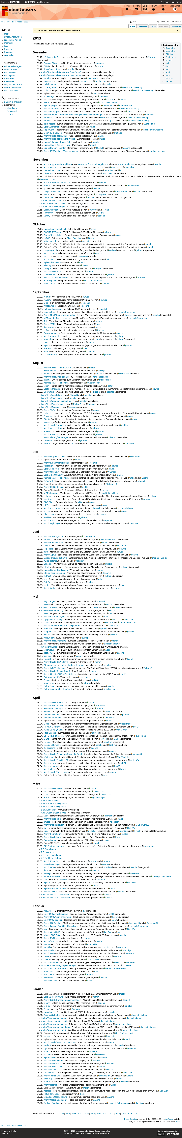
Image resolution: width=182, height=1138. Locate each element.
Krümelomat (89, 536)
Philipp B (96, 392)
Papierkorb (49, 81)
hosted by (5, 2)
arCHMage (49, 96)
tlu (84, 911)
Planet (163, 5)
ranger (47, 546)
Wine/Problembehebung (52, 610)
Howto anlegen (11, 69)
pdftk (79, 502)
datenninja (129, 167)
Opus (46, 724)
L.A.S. (116, 739)
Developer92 (152, 923)
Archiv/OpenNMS (52, 932)
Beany (91, 238)
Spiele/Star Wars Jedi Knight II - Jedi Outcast (64, 244)
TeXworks (48, 971)
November (170, 51)
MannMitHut (125, 374)
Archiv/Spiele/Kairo (52, 819)
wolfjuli (95, 680)
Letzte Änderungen (13, 37)
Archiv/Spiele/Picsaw (53, 1060)
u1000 (85, 487)
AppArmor (48, 911)
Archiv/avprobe (51, 766)
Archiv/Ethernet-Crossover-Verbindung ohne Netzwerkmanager (73, 115)
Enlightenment (50, 84)
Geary (47, 1003)
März (168, 75)
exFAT (47, 238)
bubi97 (123, 763)
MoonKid (92, 463)
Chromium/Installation (51, 201)
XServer (63, 879)
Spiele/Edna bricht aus (54, 1088)
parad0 (125, 715)
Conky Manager (51, 333)
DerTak (107, 932)
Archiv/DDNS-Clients (53, 487)
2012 (105, 1113)
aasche (100, 66)
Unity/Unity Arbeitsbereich (56, 914)
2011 (111, 1113)
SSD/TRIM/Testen (52, 232)
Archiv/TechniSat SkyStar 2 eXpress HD (62, 625)
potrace (47, 496)
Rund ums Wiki (11, 90)
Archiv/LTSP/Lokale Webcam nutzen (61, 151)
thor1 (82, 1094)
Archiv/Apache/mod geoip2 (53, 1030)
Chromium (48, 197)
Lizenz (67, 1133)
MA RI (104, 739)
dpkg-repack (49, 124)
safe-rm (47, 443)
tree (45, 929)
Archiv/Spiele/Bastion (53, 705)
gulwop (118, 235)
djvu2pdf (48, 118)
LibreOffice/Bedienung (51, 398)
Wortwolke (9, 55)
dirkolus (91, 582)
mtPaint (47, 576)
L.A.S (97, 339)
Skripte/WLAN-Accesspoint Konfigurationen (66, 176)
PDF (110, 118)
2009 (123, 1113)
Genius (47, 680)
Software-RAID (52, 57)
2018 (74, 1113)
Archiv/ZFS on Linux (53, 167)
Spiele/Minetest (51, 210)
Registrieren (176, 2)
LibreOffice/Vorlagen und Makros (56, 401)
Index (6, 34)
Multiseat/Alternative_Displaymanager (58, 965)
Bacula (47, 797)
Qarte (46, 739)
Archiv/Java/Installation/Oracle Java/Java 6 (61, 75)
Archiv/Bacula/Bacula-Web (53, 813)
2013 (26, 22)
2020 (61, 1113)
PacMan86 (83, 256)
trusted (125, 834)
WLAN (47, 540)
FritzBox (48, 582)
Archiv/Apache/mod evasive (54, 1024)
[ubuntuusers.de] (19, 12)
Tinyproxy (48, 327)
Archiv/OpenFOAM (53, 1069)
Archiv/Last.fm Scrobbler (55, 968)
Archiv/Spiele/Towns (53, 788)
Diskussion (163, 26)
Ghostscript (49, 416)
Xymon (47, 944)
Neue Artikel (17, 22)
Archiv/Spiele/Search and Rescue (59, 1042)
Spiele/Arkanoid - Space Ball (57, 142)
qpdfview (48, 653)
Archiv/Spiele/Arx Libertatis (56, 377)
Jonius (85, 265)
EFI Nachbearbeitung (51, 855)
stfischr (108, 232)
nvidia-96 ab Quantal (53, 730)
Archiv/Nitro (49, 953)
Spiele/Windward (51, 994)
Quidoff (99, 148)
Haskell (47, 659)
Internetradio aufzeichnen (73, 665)
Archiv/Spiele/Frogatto (54, 99)
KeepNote (48, 977)
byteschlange (98, 797)
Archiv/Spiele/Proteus (54, 702)
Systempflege (50, 105)
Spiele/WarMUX (51, 677)
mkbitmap (48, 499)
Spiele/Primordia (51, 469)
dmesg (47, 822)
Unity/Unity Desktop (53, 191)
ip (44, 188)
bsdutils (47, 947)
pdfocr (47, 90)
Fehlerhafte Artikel (12, 87)
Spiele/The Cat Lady (53, 475)
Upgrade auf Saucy (53, 170)
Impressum (93, 1133)
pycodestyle (49, 1012)
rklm (100, 579)
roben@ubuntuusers (161, 876)
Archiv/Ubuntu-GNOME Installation (60, 674)
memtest (48, 1036)
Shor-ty (109, 1069)
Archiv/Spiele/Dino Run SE (56, 760)
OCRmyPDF (50, 87)
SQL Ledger (49, 601)
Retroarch (48, 213)
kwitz (120, 932)
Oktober (169, 54)
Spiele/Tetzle (49, 1057)
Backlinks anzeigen (13, 102)
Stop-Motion (49, 950)
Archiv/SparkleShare (53, 543)
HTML (10, 114)
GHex (46, 1009)
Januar (169, 81)
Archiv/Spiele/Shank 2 (54, 1067)
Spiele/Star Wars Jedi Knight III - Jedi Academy (65, 247)
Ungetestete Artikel (13, 84)
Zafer (85, 348)
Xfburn (47, 635)
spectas (110, 392)
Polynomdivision (125, 508)
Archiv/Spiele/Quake (53, 536)
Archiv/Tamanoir (51, 108)
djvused (47, 121)
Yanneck (100, 63)
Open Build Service (53, 133)
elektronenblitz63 (47, 179)
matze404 (100, 705)
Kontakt (74, 1133)
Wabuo (112, 250)
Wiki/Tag (48, 1079)
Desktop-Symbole (52, 745)
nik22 (109, 259)
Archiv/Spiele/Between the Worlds (59, 139)
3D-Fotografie (50, 280)
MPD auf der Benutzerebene (57, 318)
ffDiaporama (49, 748)
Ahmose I (149, 115)
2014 (99, 1113)
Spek (46, 345)
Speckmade (126, 724)
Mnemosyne (49, 650)
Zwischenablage (51, 864)
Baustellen (9, 78)
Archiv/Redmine (51, 1085)
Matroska (48, 339)
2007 (136, 1113)
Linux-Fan (134, 523)
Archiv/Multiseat (51, 962)
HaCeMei (121, 546)
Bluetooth (96, 508)
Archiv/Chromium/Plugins (53, 204)
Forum (136, 5)
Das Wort (83, 81)
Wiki (145, 5)
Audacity (48, 629)
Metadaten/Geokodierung (55, 1097)
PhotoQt (47, 265)
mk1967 (100, 941)
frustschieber (133, 185)
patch (46, 794)
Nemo (46, 194)
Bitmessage (49, 514)
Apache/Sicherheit (52, 1015)
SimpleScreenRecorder (55, 148)
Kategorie (8, 52)
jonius (106, 840)
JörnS (101, 213)
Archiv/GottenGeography (55, 1100)
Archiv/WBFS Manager (54, 668)
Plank (46, 102)
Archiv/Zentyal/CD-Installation (55, 895)
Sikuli (46, 419)
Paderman (135, 457)
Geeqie (47, 959)
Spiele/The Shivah (52, 262)
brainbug (124, 831)
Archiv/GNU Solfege (53, 428)
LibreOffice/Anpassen (51, 407)
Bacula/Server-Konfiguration (54, 804)
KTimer (47, 297)
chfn (46, 330)
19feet (106, 616)
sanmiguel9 (101, 194)
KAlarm (47, 300)
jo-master (130, 962)
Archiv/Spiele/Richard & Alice (57, 368)
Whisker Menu (50, 253)
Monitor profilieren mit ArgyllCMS (92, 164)
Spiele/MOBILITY (52, 843)
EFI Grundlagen (48, 849)
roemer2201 (93, 944)
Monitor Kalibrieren (126, 164)
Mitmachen (174, 5)
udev (46, 816)
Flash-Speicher (74, 238)
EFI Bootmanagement (54, 846)
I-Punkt (106, 210)
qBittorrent (48, 757)
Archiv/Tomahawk (52, 1076)
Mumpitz (142, 481)
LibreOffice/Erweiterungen (53, 404)
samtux (117, 956)
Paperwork (49, 130)
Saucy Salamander (53, 718)
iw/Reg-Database (49, 647)
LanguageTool (50, 250)
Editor (46, 831)
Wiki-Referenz (10, 72)
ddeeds (120, 1045)
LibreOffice (49, 392)
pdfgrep (47, 632)
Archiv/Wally (49, 588)
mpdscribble (49, 312)
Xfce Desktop (50, 733)
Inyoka (13, 1131)
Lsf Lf (114, 619)
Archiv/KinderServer (53, 861)
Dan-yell (128, 315)
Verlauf (153, 26)
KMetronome (50, 371)
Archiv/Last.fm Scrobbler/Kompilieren (61, 926)
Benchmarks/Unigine (53, 708)
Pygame (48, 1033)
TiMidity (47, 517)
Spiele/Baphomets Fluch (55, 229)
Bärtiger (97, 268)
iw (45, 644)
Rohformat (12, 111)
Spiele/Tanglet (50, 686)
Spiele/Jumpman (51, 127)
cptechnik (85, 303)
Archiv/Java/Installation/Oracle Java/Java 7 (61, 72)
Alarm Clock (49, 283)
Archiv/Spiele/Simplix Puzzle (57, 182)
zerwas (102, 514)
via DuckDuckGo (174, 22)
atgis (132, 478)
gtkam (47, 380)
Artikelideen (9, 81)
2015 (92, 1113)
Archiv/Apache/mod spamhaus (55, 1027)
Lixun (117, 837)
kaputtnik (103, 309)
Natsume (130, 953)
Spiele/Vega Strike (52, 885)
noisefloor (109, 170)
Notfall (47, 711)
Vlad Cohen (121, 730)
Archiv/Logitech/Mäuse (54, 457)
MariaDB (48, 348)
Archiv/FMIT (49, 434)
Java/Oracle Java (52, 69)
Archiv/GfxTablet (51, 472)
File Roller (48, 549)
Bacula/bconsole (48, 810)
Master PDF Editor (52, 935)
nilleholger (127, 950)
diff (45, 791)
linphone (47, 656)
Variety (47, 216)
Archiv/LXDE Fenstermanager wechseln (62, 1000)
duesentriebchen (139, 1015)
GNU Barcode (50, 354)
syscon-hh (141, 736)
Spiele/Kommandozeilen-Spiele (58, 689)
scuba (98, 327)
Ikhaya (153, 5)
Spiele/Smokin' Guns (53, 997)
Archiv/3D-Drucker (52, 923)
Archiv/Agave (50, 555)
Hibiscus (48, 173)
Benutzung (9, 49)
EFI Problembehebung (51, 858)
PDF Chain (49, 502)
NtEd (46, 567)
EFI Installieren (48, 852)
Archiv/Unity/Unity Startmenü (57, 917)
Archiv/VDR (49, 324)
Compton (48, 751)
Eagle (46, 342)
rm (72, 443)
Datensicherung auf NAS (55, 558)
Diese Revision (130, 1119)
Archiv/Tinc (49, 259)
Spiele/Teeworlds (51, 93)
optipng (47, 511)
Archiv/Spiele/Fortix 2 (53, 271)
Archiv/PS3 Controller (54, 508)
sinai (98, 324)
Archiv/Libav (49, 769)
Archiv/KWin (49, 520)
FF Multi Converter (52, 727)
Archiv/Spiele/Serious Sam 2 (57, 671)
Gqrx (46, 303)
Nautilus (47, 78)
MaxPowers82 (142, 825)
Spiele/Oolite (49, 460)
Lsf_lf (122, 674)
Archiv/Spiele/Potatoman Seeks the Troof (63, 754)
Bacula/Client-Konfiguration (53, 807)
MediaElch (49, 974)
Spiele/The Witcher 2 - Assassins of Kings (63, 490)
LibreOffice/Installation (51, 395)
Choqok (47, 268)
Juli (167, 63)
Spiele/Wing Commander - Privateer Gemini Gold (66, 1039)
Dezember (170, 48)
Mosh (46, 386)
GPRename (49, 274)
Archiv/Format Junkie (54, 834)
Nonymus (152, 57)
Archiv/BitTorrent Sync (54, 616)
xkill (45, 879)
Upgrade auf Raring (53, 619)
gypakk (85, 241)
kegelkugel (84, 677)
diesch (137, 191)
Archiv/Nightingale (52, 523)
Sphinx (47, 882)
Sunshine (48, 564)
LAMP (47, 956)
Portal (127, 5)
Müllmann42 (111, 484)
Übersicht (8, 43)
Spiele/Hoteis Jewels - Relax (57, 145)
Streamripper (50, 665)
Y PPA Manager (51, 493)
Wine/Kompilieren (49, 607)
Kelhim (124, 425)
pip (45, 1048)
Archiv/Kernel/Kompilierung (56, 463)
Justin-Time (92, 78)
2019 (67, 1113)
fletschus (107, 573)
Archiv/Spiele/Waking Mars (56, 772)
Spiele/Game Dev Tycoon (56, 570)
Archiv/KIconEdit (51, 336)
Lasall (130, 659)
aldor (107, 650)
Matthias (118, 133)
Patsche (101, 330)
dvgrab (47, 1082)
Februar (169, 78)
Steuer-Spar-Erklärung (54, 573)
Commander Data (128, 622)
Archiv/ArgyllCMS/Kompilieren (58, 164)
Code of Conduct (51, 1103)
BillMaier (109, 622)
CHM (46, 66)
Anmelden (165, 2)
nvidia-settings (50, 561)
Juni (167, 66)
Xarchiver (48, 466)
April (168, 72)
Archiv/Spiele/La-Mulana (55, 425)
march (96, 93)
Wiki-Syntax (9, 75)
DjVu (102, 118)
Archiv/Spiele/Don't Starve (56, 662)
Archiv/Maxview (51, 1063)
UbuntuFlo (104, 96)
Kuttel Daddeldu (111, 689)
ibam (46, 870)
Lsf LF (123, 170)
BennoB (126, 1000)
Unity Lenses (50, 1072)
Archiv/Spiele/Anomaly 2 (55, 641)
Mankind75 (102, 601)
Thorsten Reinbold (99, 377)
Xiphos (47, 185)
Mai (167, 69)
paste (46, 585)
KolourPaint (49, 638)
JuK (45, 321)
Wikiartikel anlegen (12, 66)
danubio (139, 1103)
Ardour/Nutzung (51, 941)
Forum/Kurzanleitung (53, 235)
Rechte (47, 742)
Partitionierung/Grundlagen (56, 437)
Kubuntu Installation (53, 309)
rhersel (108, 564)
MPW (104, 543)
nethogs (47, 1091)
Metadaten (12, 108)
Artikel (132, 26)
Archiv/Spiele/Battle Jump (56, 136)
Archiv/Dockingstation (54, 825)
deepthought (134, 923)
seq (45, 579)
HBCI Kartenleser (52, 1094)
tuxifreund (169, 1119)
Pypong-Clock (50, 63)
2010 (117, 1113)
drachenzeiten (125, 105)
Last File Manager (52, 389)
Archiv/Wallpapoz (52, 111)
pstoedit (47, 413)
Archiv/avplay (50, 763)
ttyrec (46, 1051)
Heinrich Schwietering (132, 87)
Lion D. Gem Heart (108, 102)
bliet (110, 613)
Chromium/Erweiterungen (53, 207)
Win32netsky (109, 173)
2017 (80, 1113)
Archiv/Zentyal (50, 892)
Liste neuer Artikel (12, 40)
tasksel (47, 1054)
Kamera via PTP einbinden (56, 383)
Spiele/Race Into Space (55, 888)
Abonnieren (176, 26)
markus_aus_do (157, 151)
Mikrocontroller (51, 241)
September (171, 57)
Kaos (96, 971)
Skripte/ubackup (51, 715)
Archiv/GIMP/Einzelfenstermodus (59, 315)
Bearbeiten (142, 26)
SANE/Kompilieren (52, 876)
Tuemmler (107, 105)
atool (46, 552)
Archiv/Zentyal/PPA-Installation (55, 897)
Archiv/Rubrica (50, 981)
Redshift (47, 1045)
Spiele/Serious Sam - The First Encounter (63, 775)
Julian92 (148, 668)
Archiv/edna (49, 867)
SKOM (99, 374)
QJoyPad (48, 481)
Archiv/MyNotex (51, 938)
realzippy (80, 561)
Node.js (47, 873)
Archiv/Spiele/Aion (52, 837)
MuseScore (49, 683)
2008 (130, 1113)
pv (45, 828)
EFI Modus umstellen (54, 736)
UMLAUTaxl (99, 791)
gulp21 (139, 250)
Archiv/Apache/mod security (54, 1018)
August (169, 60)
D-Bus (47, 1006)
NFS (46, 256)
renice (107, 947)
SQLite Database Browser (56, 277)
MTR (46, 351)
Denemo (48, 440)
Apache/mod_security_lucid (54, 1021)
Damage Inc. (105, 1076)
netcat (46, 622)
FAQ (6, 46)
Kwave (47, 422)
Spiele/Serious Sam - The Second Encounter (64, 721)
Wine (46, 604)
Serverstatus (104, 1133)
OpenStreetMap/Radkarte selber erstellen (63, 484)
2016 (86, 1113)
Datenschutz (83, 1133)
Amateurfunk (50, 306)
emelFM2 (48, 431)
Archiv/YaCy (49, 410)
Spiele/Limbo (50, 840)
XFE (46, 505)
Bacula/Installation (49, 801)
